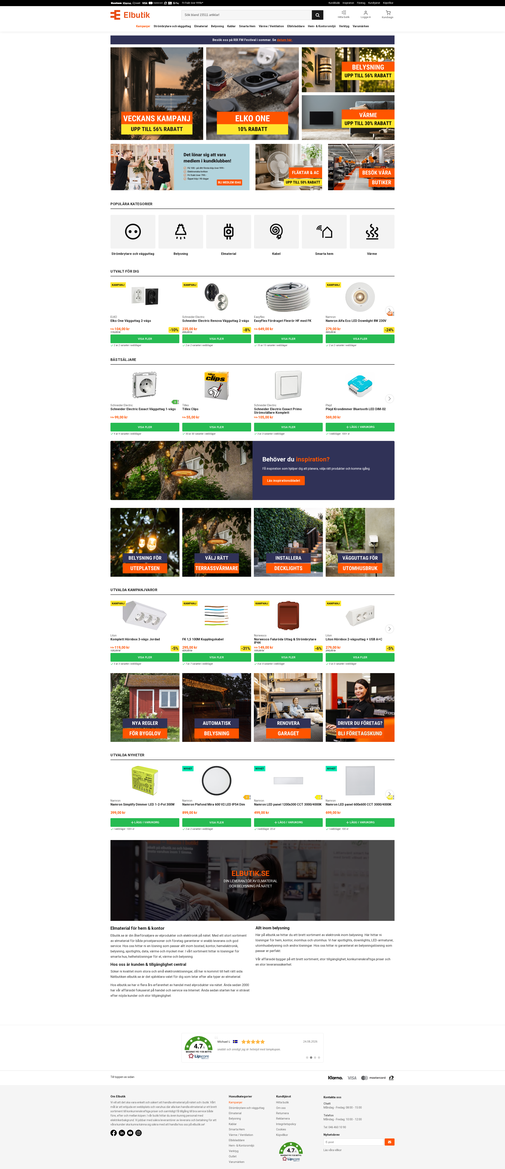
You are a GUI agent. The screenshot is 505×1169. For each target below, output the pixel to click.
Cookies (281, 1129)
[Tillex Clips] (216, 385)
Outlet (233, 1156)
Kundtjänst (374, 3)
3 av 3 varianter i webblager (271, 433)
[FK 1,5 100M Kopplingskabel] (216, 615)
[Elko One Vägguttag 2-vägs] (145, 297)
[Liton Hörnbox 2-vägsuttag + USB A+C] (360, 615)
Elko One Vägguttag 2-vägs (130, 321)
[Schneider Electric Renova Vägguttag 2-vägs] (216, 297)
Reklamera (283, 1118)
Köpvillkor (388, 3)
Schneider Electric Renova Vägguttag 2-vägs (215, 321)
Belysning (217, 26)
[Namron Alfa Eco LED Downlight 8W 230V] (360, 297)
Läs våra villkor (333, 1150)
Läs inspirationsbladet (283, 481)
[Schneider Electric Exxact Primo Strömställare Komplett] (288, 385)
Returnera (282, 1113)
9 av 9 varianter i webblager (127, 433)
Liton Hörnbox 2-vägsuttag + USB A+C (354, 639)
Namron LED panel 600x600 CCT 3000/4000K (358, 804)
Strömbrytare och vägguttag (172, 26)
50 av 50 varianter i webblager (201, 433)
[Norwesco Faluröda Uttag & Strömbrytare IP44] (288, 615)
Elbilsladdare (296, 26)
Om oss (281, 1107)
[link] (252, 1047)
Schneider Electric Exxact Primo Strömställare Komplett (278, 411)
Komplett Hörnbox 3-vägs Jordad (135, 639)
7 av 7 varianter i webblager (199, 663)
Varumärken (361, 26)
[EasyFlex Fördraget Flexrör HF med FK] (288, 297)
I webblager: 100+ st (339, 433)
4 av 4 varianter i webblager (271, 663)
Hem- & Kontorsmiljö (322, 26)
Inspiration (348, 3)
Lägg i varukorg (362, 427)
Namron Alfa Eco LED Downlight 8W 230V (356, 321)
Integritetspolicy (286, 1124)
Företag (361, 3)
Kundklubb (334, 3)
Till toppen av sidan (122, 1077)
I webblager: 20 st (266, 829)
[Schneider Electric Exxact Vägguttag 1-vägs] (145, 385)
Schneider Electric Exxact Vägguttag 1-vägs (143, 409)
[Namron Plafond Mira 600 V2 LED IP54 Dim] (216, 780)
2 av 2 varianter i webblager (127, 345)
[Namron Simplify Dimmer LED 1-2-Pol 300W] (145, 780)
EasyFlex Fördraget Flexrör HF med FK (282, 321)
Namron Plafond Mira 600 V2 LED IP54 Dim (213, 804)
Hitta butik (282, 1102)
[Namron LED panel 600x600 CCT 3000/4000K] (360, 780)
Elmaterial (201, 26)
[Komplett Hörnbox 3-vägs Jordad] (145, 615)
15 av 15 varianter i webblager (272, 345)
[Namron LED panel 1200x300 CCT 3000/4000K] (288, 780)
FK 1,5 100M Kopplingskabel (203, 639)
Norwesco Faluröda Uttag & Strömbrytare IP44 (285, 641)
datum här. (285, 40)
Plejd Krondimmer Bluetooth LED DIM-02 (356, 409)
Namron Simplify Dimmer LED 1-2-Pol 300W (142, 804)
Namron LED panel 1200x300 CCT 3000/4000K (288, 804)
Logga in (366, 17)
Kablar (231, 26)
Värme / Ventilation (271, 26)
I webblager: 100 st (338, 829)
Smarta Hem (247, 26)
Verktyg (344, 26)
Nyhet (188, 768)
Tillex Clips (190, 409)
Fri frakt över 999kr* (192, 3)
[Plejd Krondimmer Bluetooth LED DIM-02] (360, 385)
